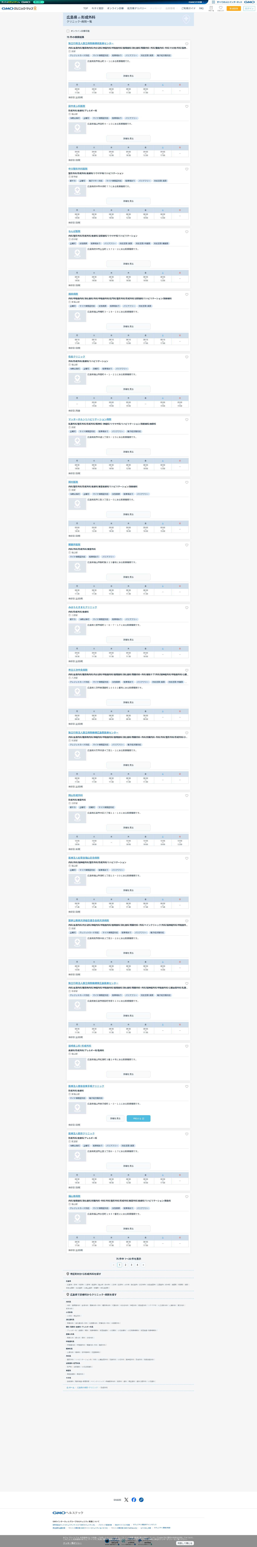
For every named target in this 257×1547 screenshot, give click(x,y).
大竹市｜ (127, 1285)
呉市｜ (76, 1285)
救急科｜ (120, 1381)
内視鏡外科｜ (116, 1323)
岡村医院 (73, 482)
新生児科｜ (78, 1316)
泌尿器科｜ (78, 1367)
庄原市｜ (121, 1285)
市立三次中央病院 (77, 670)
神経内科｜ (134, 1305)
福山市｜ (101, 1285)
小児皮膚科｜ (123, 1330)
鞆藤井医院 (74, 544)
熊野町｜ (181, 1285)
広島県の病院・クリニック (87, 1388)
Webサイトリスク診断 (122, 1525)
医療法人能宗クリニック (81, 1133)
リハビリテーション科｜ (84, 1360)
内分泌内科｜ (125, 1305)
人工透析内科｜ (163, 1305)
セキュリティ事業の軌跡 (162, 1528)
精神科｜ (78, 1352)
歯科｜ (126, 1381)
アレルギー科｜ (73, 1330)
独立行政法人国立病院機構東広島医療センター (93, 983)
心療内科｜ (71, 1352)
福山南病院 (74, 1196)
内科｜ (69, 1305)
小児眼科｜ (114, 1330)
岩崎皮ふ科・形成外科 (79, 1046)
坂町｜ (187, 1285)
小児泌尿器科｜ (87, 1367)
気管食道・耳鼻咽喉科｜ (149, 1330)
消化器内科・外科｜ (82, 1323)
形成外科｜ (140, 1360)
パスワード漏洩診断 (105, 1525)
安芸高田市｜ (152, 1285)
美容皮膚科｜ (72, 1374)
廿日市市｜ (143, 1285)
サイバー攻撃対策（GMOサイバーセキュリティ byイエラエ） (88, 1528)
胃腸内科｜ (71, 1323)
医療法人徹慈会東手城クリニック (86, 1086)
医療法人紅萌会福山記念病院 (83, 857)
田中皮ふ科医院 (76, 106)
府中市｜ (108, 1285)
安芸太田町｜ (71, 1288)
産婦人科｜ (71, 1338)
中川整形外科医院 (77, 168)
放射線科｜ (71, 1381)
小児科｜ (70, 1316)
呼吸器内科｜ (72, 1345)
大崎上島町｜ (89, 1288)
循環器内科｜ (77, 1305)
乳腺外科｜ (114, 1360)
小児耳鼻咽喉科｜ (134, 1330)
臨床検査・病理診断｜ (83, 1381)
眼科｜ (87, 1330)
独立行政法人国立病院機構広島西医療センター (93, 732)
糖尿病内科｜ (107, 1305)
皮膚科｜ (82, 1330)
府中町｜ (168, 1285)
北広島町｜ (80, 1288)
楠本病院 (73, 294)
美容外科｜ (81, 1374)
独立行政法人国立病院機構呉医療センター (91, 43)
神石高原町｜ (105, 1288)
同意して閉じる (185, 1543)
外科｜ (95, 1360)
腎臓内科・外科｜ (93, 1345)
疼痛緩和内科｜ (111, 1381)
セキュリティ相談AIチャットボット (145, 1524)
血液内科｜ (86, 1305)
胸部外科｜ (103, 1345)
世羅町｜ (97, 1288)
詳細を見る (128, 76)
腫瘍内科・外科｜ (96, 1305)
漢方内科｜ (182, 1305)
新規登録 (234, 8)
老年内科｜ (70, 1309)
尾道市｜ (95, 1285)
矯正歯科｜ (132, 1381)
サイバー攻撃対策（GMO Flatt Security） (124, 1528)
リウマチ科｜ (153, 1305)
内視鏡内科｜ (94, 1323)
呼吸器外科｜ (82, 1345)
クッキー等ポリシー (72, 1543)
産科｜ (84, 1338)
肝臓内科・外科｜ (105, 1323)
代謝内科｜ (116, 1305)
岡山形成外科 (75, 795)
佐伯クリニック (76, 356)
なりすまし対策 (146, 1528)
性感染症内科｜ (149, 1360)
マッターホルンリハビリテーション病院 (89, 419)
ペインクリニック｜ (98, 1381)
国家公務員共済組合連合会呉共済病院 (88, 920)
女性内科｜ (91, 1338)
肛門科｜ (70, 1367)
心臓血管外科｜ (104, 1360)
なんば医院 (74, 231)
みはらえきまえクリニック (82, 607)
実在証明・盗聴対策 (59, 1528)
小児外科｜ (122, 1360)
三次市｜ (114, 1285)
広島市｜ (70, 1285)
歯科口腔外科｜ (142, 1381)
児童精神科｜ (96, 1352)
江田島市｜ (161, 1285)
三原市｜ (88, 1285)
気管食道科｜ (105, 1330)
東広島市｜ (135, 1285)
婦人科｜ (78, 1338)
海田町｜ (175, 1285)
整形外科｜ (71, 1360)
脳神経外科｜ (131, 1360)
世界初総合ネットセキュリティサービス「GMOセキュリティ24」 (74, 1525)
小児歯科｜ (152, 1381)
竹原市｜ (82, 1285)
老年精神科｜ (87, 1352)
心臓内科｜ (173, 1305)
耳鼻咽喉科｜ (95, 1330)
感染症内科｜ (143, 1305)
